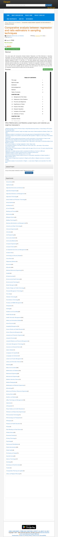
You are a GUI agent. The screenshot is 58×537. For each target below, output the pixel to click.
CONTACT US (36, 531)
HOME (10, 531)
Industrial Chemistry (10, 338)
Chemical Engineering (11, 229)
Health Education (10, 314)
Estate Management (10, 285)
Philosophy (8, 420)
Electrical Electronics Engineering (13, 270)
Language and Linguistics (12, 353)
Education (8, 267)
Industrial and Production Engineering (14, 335)
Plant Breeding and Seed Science (13, 429)
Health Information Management (13, 317)
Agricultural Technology (11, 196)
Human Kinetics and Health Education (14, 329)
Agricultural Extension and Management (15, 193)
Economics (8, 264)
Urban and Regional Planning (13, 473)
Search (49, 5)
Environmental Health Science (13, 279)
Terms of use (36, 535)
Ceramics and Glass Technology (13, 226)
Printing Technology (10, 438)
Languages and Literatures (12, 355)
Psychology (9, 441)
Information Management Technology (14, 344)
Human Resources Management (13, 332)
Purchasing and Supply (11, 453)
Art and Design (9, 208)
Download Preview (48, 69)
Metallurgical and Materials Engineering (15, 385)
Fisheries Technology (11, 296)
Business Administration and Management (15, 223)
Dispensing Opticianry (11, 261)
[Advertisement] (30, 10)
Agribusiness (9, 184)
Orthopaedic (9, 406)
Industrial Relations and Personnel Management (17, 341)
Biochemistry (9, 214)
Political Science (10, 432)
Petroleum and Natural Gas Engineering (15, 411)
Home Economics (10, 323)
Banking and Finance (11, 211)
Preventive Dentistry (10, 435)
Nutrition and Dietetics (11, 397)
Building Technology (10, 220)
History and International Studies (13, 320)
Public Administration (11, 447)
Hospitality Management (11, 326)
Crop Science (9, 258)
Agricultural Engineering (11, 190)
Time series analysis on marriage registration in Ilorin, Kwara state (20, 144)
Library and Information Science (13, 361)
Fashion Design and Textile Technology (15, 288)
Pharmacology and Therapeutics (13, 417)
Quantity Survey (10, 456)
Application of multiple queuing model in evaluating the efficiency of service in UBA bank (25, 151)
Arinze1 (10, 37)
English (8, 273)
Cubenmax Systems (44, 532)
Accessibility (43, 535)
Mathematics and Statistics (15, 22)
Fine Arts (8, 294)
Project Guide (28, 15)
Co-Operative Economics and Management (16, 249)
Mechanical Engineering (11, 373)
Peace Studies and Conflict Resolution (14, 409)
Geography (8, 305)
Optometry (8, 403)
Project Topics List (40, 15)
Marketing (8, 364)
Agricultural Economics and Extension (14, 187)
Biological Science (10, 217)
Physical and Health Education (13, 423)
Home (8, 15)
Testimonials (15, 535)
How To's (21, 19)
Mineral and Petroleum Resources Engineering (16, 391)
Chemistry (8, 232)
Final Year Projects (12, 19)
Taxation (8, 467)
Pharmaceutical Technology (12, 414)
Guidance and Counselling (12, 311)
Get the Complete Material (13, 49)
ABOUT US (43, 531)
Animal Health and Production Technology (15, 199)
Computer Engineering (11, 243)
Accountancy (9, 182)
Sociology (8, 462)
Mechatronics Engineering (12, 376)
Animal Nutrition (10, 202)
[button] (51, 8)
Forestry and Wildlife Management (14, 302)
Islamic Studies (9, 350)
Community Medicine (11, 240)
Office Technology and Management (14, 400)
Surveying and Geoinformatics (13, 465)
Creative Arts (9, 252)
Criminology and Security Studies (13, 255)
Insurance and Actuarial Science (13, 347)
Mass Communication (11, 367)
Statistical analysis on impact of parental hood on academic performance (22, 152)
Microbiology (9, 388)
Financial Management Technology (14, 291)
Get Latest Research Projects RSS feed (29, 534)
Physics (8, 426)
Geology (8, 308)
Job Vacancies (29, 19)
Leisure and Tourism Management (14, 358)
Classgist (7, 1)
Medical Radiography (11, 382)
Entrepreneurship (10, 276)
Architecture (9, 205)
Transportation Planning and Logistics (14, 470)
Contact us (21, 535)
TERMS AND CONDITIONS (26, 531)
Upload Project (29, 172)
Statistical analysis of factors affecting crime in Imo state (18, 154)
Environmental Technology (12, 282)
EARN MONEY (16, 531)
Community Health (10, 238)
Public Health (9, 450)
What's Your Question (17, 15)
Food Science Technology (12, 299)
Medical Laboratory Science (12, 379)
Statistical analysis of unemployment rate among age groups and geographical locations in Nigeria (28, 134)
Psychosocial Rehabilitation (12, 444)
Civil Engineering (10, 235)
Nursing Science (10, 394)
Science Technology (10, 459)
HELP (48, 531)
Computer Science (10, 246)
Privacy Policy (28, 535)
